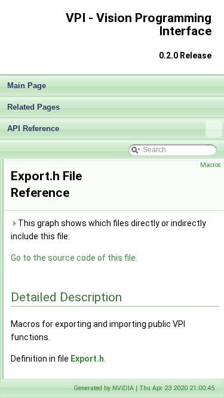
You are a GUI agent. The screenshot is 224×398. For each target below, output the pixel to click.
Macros (210, 165)
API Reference (33, 128)
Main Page (26, 85)
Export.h (87, 358)
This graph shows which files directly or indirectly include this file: (108, 229)
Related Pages (33, 107)
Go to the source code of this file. (74, 258)
